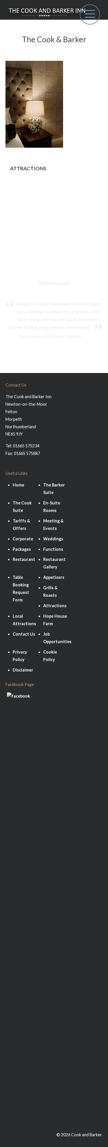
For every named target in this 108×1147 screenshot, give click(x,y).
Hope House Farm (29, 219)
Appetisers (53, 577)
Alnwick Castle (25, 236)
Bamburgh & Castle (31, 186)
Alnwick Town (24, 194)
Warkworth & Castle (32, 210)
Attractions (55, 605)
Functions (53, 549)
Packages (22, 549)
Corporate (23, 538)
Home (18, 484)
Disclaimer (23, 669)
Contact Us (24, 634)
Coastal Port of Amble (34, 227)
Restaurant (24, 559)
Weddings (53, 538)
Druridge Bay (24, 202)
